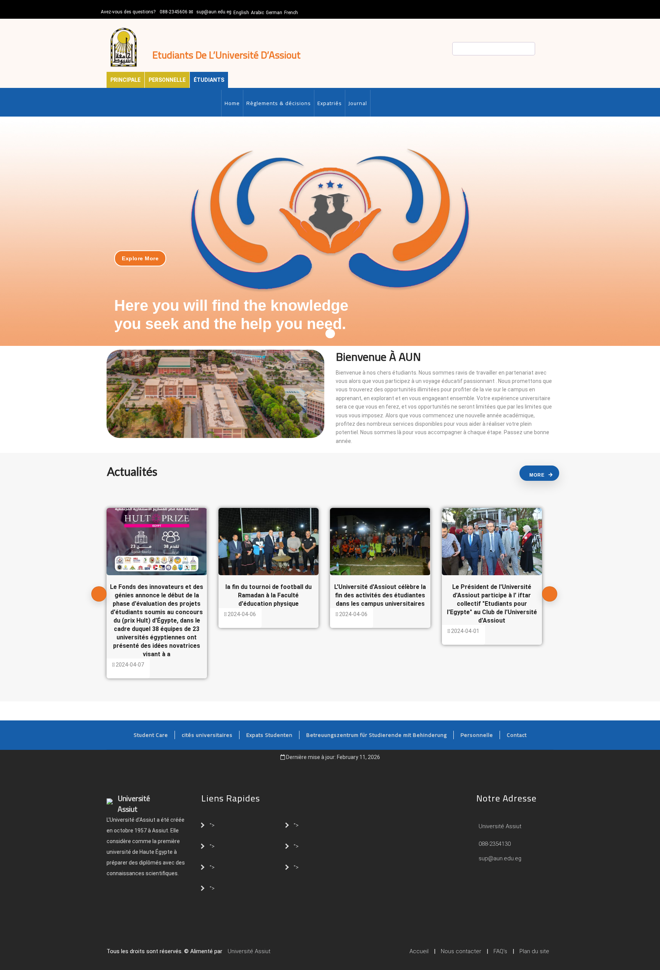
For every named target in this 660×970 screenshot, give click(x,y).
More (537, 475)
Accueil (419, 951)
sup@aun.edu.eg (213, 12)
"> (212, 825)
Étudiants (209, 80)
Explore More (140, 258)
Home (232, 103)
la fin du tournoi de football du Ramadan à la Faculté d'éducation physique (268, 595)
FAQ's (500, 951)
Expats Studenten (269, 735)
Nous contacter (461, 951)
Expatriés (329, 103)
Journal (357, 103)
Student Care (151, 735)
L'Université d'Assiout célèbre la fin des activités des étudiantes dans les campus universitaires (380, 595)
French (291, 12)
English (241, 12)
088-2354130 (495, 843)
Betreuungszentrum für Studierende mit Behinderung (376, 735)
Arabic (257, 12)
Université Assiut (499, 826)
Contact (517, 735)
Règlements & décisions (278, 103)
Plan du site (534, 951)
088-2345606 (174, 12)
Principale (125, 80)
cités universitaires (207, 735)
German (274, 12)
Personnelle (167, 80)
